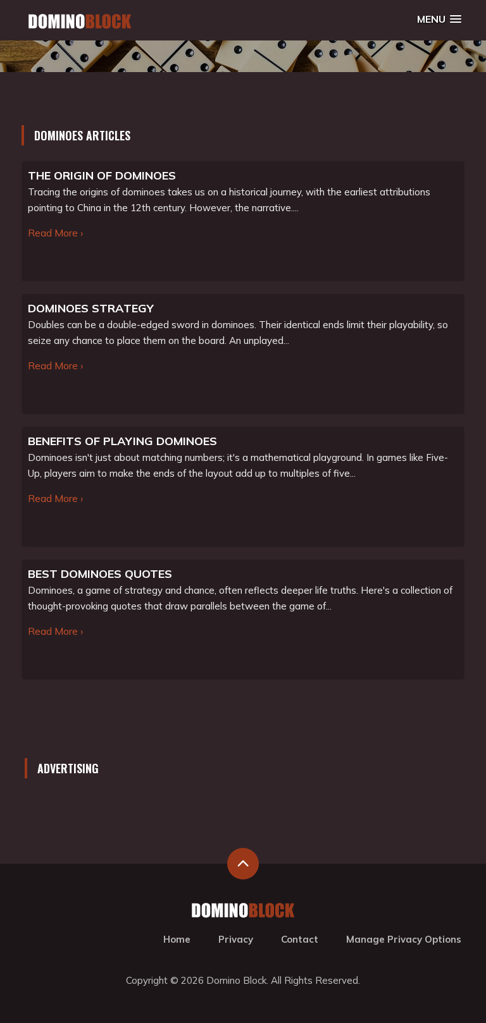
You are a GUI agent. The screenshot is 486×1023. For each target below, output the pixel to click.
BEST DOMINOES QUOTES (100, 574)
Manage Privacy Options (403, 939)
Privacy (235, 939)
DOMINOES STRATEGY (91, 308)
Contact (299, 939)
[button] (439, 19)
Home (176, 939)
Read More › (55, 232)
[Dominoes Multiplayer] (80, 21)
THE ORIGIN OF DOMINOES (102, 175)
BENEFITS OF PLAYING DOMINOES (122, 441)
